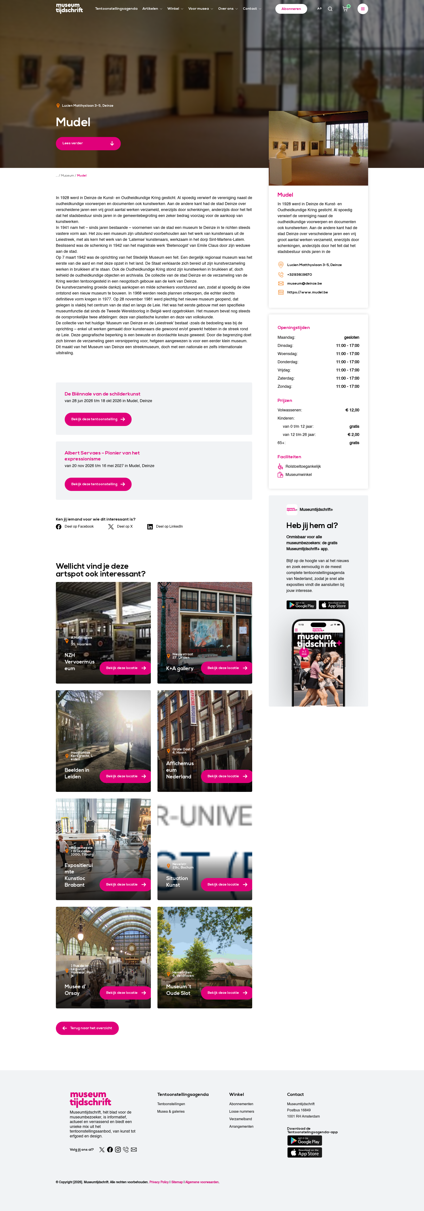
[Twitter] (102, 1149)
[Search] (330, 8)
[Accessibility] (319, 8)
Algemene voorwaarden (202, 1182)
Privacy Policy (159, 1182)
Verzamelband (240, 1119)
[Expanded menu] (363, 9)
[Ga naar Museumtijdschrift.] (57, 176)
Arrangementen (241, 1126)
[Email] (134, 1149)
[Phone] (126, 1149)
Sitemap (177, 1182)
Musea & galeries (171, 1111)
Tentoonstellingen (171, 1104)
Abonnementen (241, 1104)
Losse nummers (241, 1111)
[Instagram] (118, 1149)
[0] (345, 8)
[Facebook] (110, 1149)
